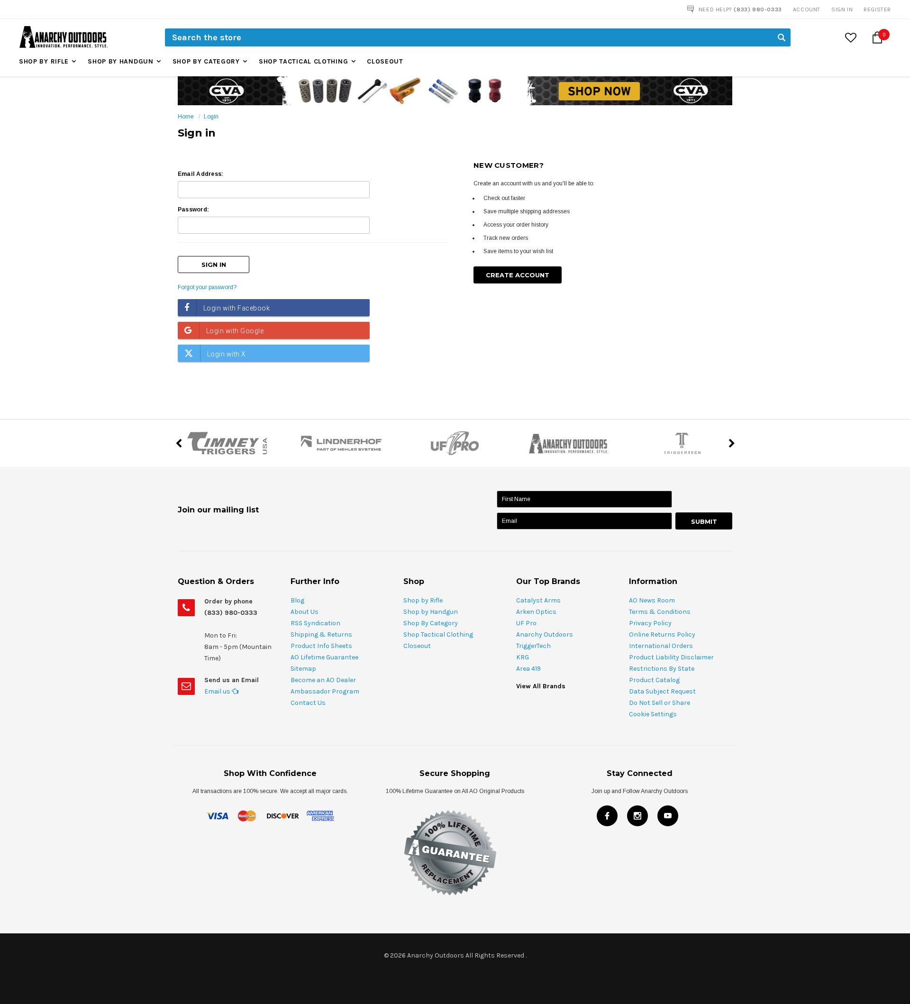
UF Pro (526, 623)
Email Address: (200, 174)
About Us (304, 612)
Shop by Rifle (44, 61)
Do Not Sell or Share (659, 703)
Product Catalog (654, 680)
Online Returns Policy (662, 634)
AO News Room (652, 600)
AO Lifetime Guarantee (324, 657)
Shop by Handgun (121, 61)
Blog (297, 600)
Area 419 (528, 669)
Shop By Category (206, 61)
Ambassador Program (325, 691)
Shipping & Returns (321, 634)
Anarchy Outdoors (544, 634)
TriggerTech (533, 646)
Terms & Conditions (660, 612)
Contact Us (308, 703)
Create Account (517, 275)
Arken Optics (536, 612)
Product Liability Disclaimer (671, 657)
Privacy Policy (650, 623)
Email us (218, 691)
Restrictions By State (661, 669)
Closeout (385, 61)
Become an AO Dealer (323, 680)
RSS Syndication (315, 623)
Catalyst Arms (538, 600)
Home (186, 116)
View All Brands (540, 686)
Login (211, 116)
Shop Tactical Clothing (303, 61)
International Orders (661, 646)
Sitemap (303, 669)
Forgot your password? (207, 287)
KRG (522, 657)
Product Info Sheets (321, 646)
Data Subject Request (662, 691)
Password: (193, 209)
